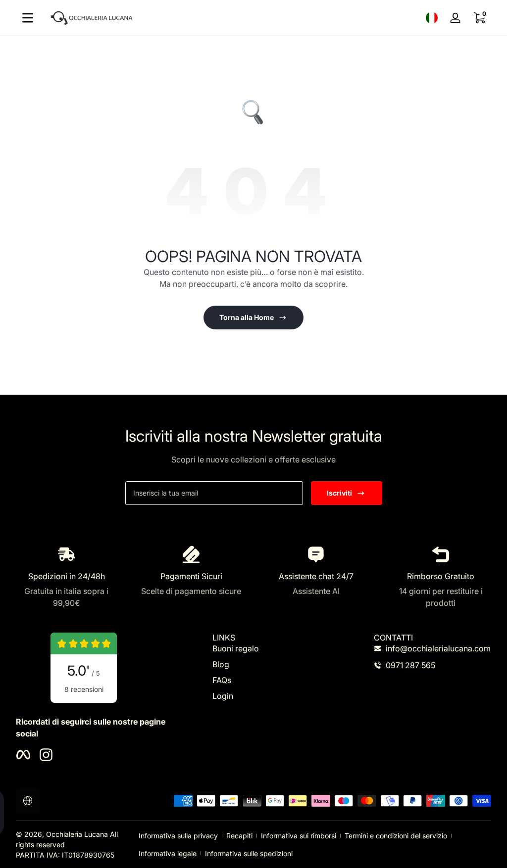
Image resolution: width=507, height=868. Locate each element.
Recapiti (239, 835)
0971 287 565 (410, 665)
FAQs (221, 680)
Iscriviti (339, 493)
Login (222, 696)
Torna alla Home (246, 317)
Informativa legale (168, 853)
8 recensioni (83, 689)
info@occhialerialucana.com (438, 648)
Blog (220, 664)
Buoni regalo (235, 648)
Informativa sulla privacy (178, 835)
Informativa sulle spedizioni (249, 853)
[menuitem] (271, 648)
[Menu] (28, 18)
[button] (432, 18)
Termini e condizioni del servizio (396, 835)
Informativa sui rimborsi (298, 835)
